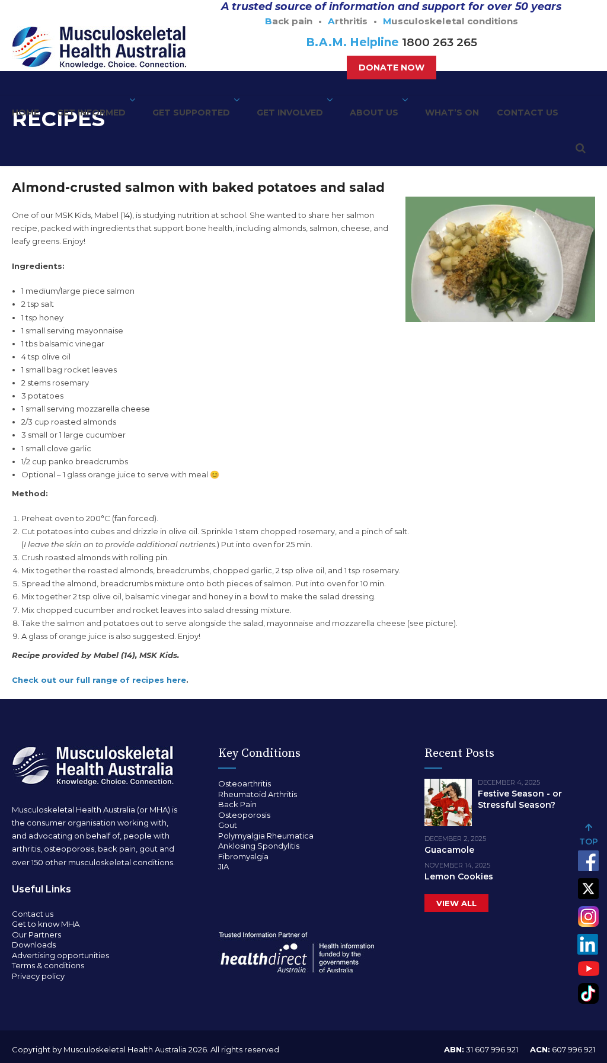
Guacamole (449, 849)
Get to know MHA (45, 924)
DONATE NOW (391, 67)
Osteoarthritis (244, 783)
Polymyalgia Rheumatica (266, 835)
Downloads (34, 944)
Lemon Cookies (458, 876)
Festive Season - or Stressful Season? (520, 799)
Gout (227, 825)
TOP (588, 841)
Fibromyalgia (243, 856)
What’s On (452, 112)
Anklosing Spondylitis (258, 845)
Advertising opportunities (60, 955)
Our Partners (36, 934)
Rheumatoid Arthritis (257, 794)
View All (456, 903)
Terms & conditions (48, 965)
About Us (374, 112)
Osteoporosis (244, 815)
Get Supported (191, 112)
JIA (223, 866)
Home (25, 112)
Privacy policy (38, 976)
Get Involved (290, 112)
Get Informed (91, 112)
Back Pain (237, 804)
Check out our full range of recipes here (99, 680)
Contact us (527, 112)
